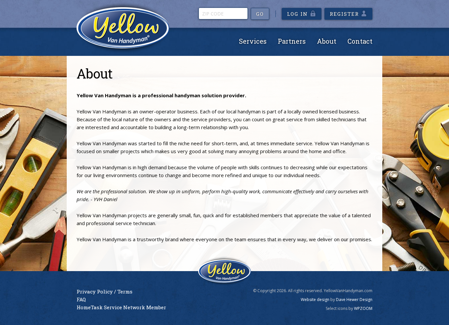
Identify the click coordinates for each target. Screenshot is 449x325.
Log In (297, 14)
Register (344, 14)
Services (253, 41)
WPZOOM (363, 308)
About (326, 41)
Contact (359, 41)
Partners (292, 41)
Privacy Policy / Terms (104, 291)
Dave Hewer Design (354, 299)
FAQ (81, 299)
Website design (315, 299)
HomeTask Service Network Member (121, 307)
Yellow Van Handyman (123, 28)
